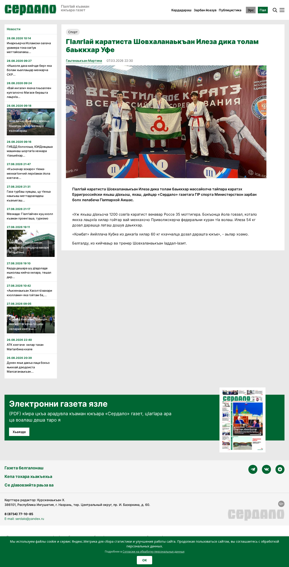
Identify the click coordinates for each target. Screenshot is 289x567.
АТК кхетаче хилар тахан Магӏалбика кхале (25, 347)
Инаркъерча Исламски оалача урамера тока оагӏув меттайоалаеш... (29, 47)
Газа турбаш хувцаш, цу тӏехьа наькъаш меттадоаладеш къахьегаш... (29, 196)
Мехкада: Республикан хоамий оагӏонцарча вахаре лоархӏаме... (29, 247)
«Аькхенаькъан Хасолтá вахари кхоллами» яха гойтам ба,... (29, 293)
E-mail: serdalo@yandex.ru (24, 519)
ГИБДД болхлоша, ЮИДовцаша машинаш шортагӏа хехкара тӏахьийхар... (30, 151)
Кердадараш (181, 10)
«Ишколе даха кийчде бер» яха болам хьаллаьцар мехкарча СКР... (29, 70)
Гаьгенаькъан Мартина (84, 60)
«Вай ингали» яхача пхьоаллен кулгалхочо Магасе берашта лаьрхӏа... (29, 92)
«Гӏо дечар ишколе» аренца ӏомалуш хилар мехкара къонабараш (29, 125)
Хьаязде (19, 432)
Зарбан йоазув (205, 10)
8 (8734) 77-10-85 (19, 514)
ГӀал (263, 10)
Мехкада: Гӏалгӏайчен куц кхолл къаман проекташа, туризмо (30, 216)
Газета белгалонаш (24, 468)
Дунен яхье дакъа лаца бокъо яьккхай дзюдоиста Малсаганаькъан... (28, 367)
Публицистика (230, 10)
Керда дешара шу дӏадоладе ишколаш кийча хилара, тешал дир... (29, 272)
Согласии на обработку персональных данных (153, 551)
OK (144, 560)
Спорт (72, 32)
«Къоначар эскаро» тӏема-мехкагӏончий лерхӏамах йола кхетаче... (28, 173)
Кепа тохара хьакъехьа (28, 476)
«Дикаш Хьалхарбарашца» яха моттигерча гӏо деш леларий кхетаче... (28, 324)
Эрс (251, 10)
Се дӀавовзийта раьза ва (29, 485)
